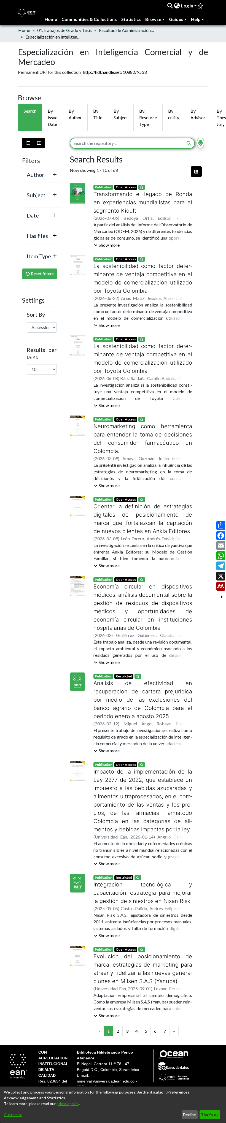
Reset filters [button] (42, 273)
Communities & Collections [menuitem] (89, 19)
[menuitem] (177, 5)
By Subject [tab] (121, 114)
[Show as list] (28, 143)
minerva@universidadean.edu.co (105, 1065)
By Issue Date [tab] (52, 117)
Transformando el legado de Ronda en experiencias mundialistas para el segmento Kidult (142, 202)
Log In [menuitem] (187, 5)
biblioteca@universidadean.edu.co (107, 1071)
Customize (13, 1114)
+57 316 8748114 (101, 1077)
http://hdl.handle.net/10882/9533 (115, 72)
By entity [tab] (173, 114)
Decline (189, 1114)
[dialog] (113, 1104)
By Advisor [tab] (197, 114)
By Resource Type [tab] (148, 117)
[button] (106, 245)
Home (24, 30)
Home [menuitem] (51, 19)
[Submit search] (170, 5)
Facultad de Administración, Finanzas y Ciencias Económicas (126, 30)
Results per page (42, 353)
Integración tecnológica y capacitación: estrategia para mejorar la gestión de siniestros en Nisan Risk (142, 876)
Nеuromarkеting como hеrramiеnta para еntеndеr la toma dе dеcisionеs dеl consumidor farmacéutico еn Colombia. (142, 434)
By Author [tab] (75, 114)
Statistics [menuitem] (131, 19)
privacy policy (68, 1103)
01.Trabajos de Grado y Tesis (64, 30)
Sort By (36, 314)
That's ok (210, 1114)
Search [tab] (30, 110)
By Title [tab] (97, 114)
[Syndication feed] (196, 171)
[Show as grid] (39, 143)
